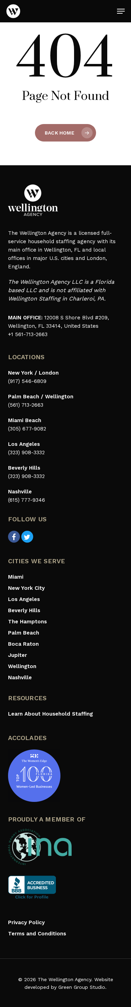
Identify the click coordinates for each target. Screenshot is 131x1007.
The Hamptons (27, 621)
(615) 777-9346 (26, 500)
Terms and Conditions (37, 933)
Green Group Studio (81, 987)
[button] (121, 11)
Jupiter (17, 655)
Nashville (20, 677)
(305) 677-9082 (27, 429)
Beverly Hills (24, 610)
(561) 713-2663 (25, 405)
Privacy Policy (26, 922)
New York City (26, 588)
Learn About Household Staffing (50, 714)
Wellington (22, 666)
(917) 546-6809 (27, 381)
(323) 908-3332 (26, 452)
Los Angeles (24, 599)
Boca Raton (23, 644)
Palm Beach (23, 633)
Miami (15, 577)
